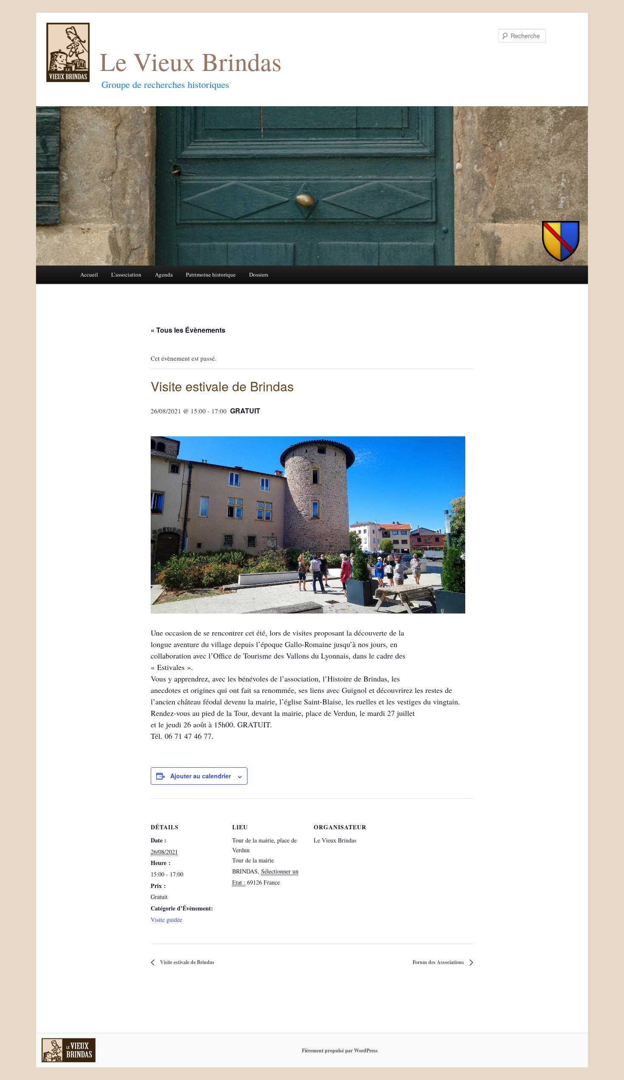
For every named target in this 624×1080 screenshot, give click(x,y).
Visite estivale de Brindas (186, 962)
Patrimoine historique (211, 274)
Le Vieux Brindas (190, 61)
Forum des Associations (439, 962)
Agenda (164, 274)
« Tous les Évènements (188, 330)
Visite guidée (166, 920)
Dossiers (258, 274)
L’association (126, 274)
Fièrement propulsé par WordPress (340, 1050)
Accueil (89, 274)
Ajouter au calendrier (200, 776)
